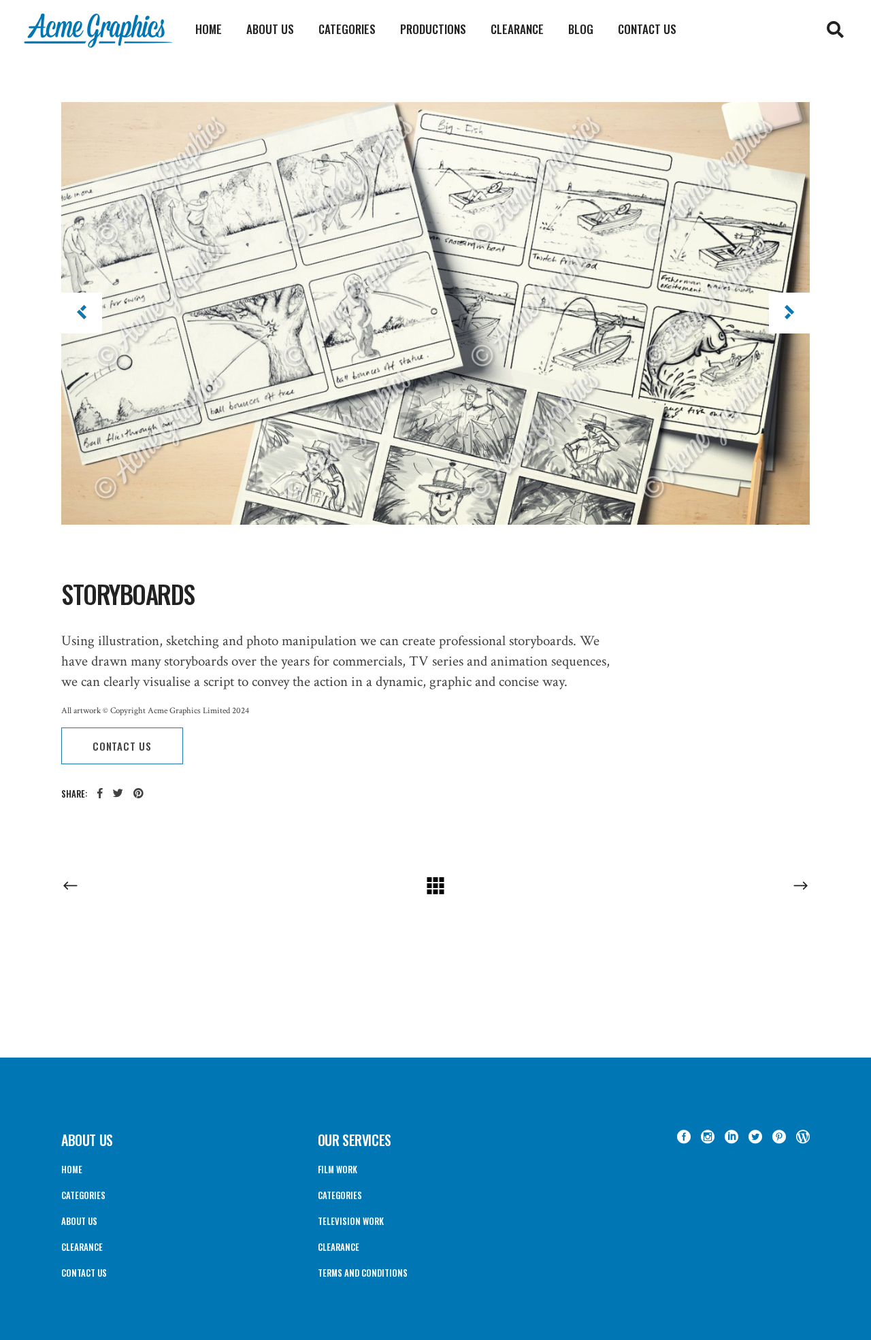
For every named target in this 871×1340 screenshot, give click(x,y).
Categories (83, 1195)
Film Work (337, 1169)
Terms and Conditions (363, 1272)
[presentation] (81, 313)
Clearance (82, 1247)
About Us (79, 1221)
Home (71, 1169)
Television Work (351, 1221)
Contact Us (84, 1272)
